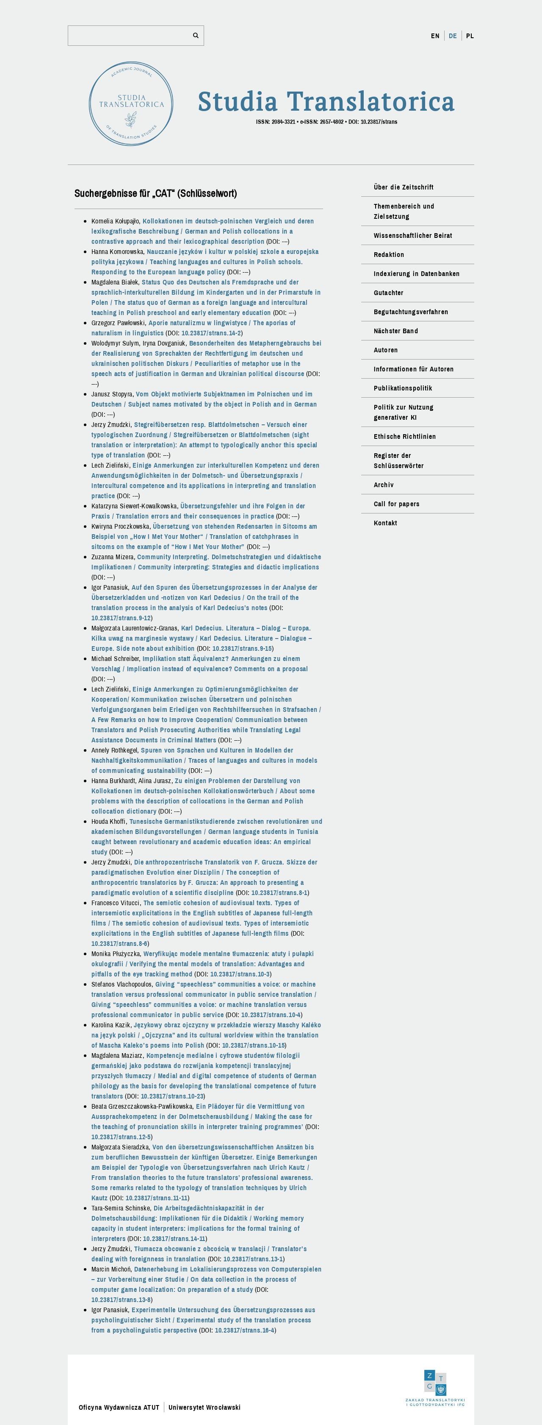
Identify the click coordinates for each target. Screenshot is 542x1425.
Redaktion (389, 254)
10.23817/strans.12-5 (121, 1136)
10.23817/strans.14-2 (211, 332)
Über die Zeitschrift (404, 187)
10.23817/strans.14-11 (174, 1238)
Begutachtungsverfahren (411, 311)
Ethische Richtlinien (405, 436)
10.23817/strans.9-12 (121, 617)
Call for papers (397, 503)
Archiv (384, 484)
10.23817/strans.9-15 (242, 648)
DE (453, 35)
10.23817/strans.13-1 (253, 1258)
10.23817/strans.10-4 (271, 1014)
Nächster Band (396, 330)
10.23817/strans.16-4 (244, 1330)
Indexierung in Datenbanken (417, 273)
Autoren (386, 349)
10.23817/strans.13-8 (121, 1299)
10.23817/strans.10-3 (240, 974)
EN (435, 35)
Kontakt (385, 522)
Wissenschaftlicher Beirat (413, 235)
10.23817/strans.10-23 (172, 1096)
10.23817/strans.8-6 (119, 943)
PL (470, 35)
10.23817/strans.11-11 (157, 1197)
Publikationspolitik (403, 388)
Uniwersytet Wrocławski (205, 1407)
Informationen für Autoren (414, 369)
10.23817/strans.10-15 (253, 1045)
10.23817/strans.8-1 (279, 892)
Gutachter (389, 292)
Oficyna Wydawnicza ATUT (119, 1407)
